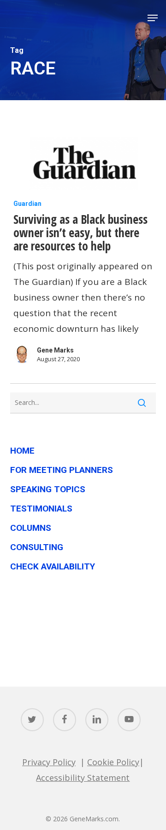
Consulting (36, 547)
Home (22, 450)
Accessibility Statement (83, 777)
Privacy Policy (49, 761)
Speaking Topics (47, 489)
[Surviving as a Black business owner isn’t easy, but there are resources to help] (83, 166)
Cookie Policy (113, 761)
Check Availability (52, 566)
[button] (153, 18)
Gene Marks (55, 350)
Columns (30, 528)
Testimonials (41, 508)
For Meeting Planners (61, 470)
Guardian (27, 203)
